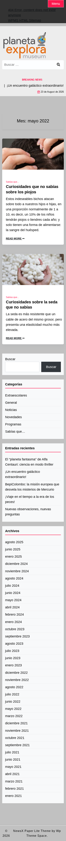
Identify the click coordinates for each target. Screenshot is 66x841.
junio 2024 (12, 593)
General (11, 402)
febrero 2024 (14, 614)
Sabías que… (15, 431)
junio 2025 (12, 549)
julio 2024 (12, 585)
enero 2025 (13, 556)
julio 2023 (12, 651)
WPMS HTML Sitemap (24, 20)
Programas (13, 424)
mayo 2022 (13, 709)
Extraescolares (16, 395)
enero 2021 (13, 796)
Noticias (11, 410)
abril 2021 (12, 774)
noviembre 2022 (17, 680)
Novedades (13, 417)
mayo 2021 (13, 767)
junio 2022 (12, 701)
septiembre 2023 (17, 636)
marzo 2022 (14, 716)
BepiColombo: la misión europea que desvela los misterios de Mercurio (32, 486)
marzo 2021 (14, 781)
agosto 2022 (14, 687)
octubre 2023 (14, 629)
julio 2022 (12, 694)
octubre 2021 (14, 738)
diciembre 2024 (16, 564)
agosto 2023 (14, 643)
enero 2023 (13, 665)
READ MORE (14, 238)
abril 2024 (12, 607)
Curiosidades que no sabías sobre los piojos (32, 189)
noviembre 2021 (17, 730)
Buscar (10, 359)
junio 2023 (12, 658)
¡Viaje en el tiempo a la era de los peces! (29, 499)
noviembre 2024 (17, 571)
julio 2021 (12, 752)
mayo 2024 (13, 600)
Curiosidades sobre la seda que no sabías (31, 305)
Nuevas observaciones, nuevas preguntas (28, 511)
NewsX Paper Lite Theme (32, 830)
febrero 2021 (14, 788)
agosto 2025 (14, 542)
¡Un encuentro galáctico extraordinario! (22, 474)
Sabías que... (12, 182)
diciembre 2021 (16, 723)
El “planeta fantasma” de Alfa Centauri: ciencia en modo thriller (29, 461)
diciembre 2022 (16, 673)
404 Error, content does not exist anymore (32, 12)
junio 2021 (12, 759)
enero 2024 (13, 622)
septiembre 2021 (17, 745)
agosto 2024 (14, 578)
